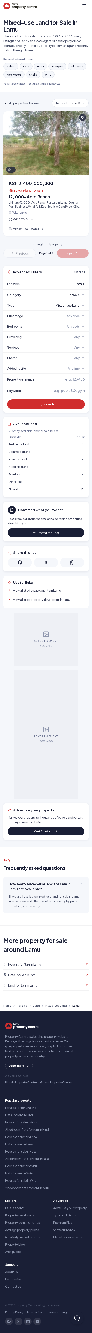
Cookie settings (57, 1312)
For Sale (22, 1005)
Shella (33, 74)
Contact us (13, 1286)
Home (7, 1005)
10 (82, 489)
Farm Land (15, 474)
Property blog (15, 1244)
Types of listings (64, 1215)
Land (36, 1005)
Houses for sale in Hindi (21, 1122)
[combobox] (56, 283)
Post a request (48, 533)
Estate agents (15, 1208)
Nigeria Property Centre (21, 1082)
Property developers (19, 1215)
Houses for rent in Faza (21, 1137)
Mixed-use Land (18, 466)
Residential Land (19, 444)
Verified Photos (64, 1230)
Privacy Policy (14, 1312)
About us (11, 1272)
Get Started (43, 831)
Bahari (11, 66)
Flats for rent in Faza (19, 1144)
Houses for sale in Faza (21, 1151)
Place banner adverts (67, 1237)
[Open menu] (84, 6)
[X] (18, 1321)
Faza (26, 66)
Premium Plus (62, 1222)
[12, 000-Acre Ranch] (46, 173)
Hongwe (57, 66)
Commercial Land (19, 451)
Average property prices (22, 1230)
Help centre (13, 1279)
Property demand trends (22, 1222)
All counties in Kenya (46, 83)
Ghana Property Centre (56, 1082)
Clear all (79, 272)
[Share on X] (46, 562)
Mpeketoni (14, 74)
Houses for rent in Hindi (21, 1108)
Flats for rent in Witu (19, 1173)
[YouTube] (37, 1321)
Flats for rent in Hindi (19, 1115)
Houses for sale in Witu (21, 1180)
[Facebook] (9, 1321)
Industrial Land (18, 459)
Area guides (13, 1252)
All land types (16, 83)
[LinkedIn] (28, 1321)
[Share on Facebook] (20, 562)
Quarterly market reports (22, 1237)
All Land (13, 489)
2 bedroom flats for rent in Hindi (27, 1129)
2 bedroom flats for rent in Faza (27, 1159)
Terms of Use (35, 1312)
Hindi (40, 66)
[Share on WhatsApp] (72, 562)
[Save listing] (82, 117)
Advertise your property (70, 1208)
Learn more (17, 1065)
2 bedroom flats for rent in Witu (27, 1188)
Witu (48, 74)
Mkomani (77, 66)
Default (70, 103)
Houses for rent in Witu (21, 1166)
